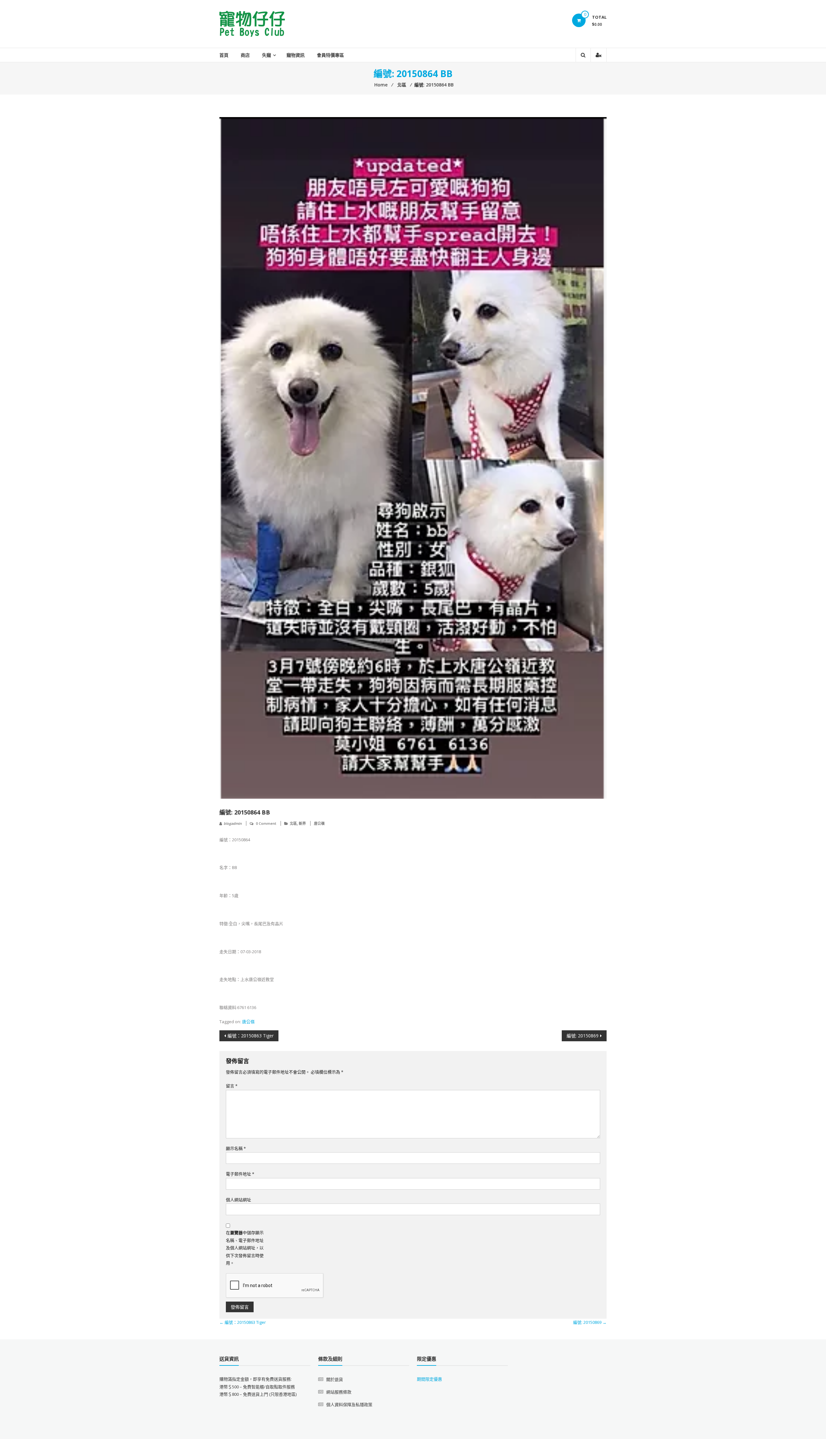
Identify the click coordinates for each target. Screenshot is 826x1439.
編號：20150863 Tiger (250, 1036)
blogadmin (233, 823)
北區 (293, 823)
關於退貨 (334, 1379)
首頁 (223, 55)
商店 (245, 55)
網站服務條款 (338, 1392)
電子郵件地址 (240, 1174)
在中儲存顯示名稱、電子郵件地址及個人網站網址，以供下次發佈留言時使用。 (245, 1248)
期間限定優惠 (429, 1379)
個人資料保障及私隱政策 (349, 1404)
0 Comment (266, 823)
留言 (231, 1086)
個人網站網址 (238, 1200)
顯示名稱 (236, 1148)
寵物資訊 (296, 55)
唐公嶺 (319, 823)
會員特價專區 (330, 55)
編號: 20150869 (583, 1036)
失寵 (266, 55)
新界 (302, 823)
